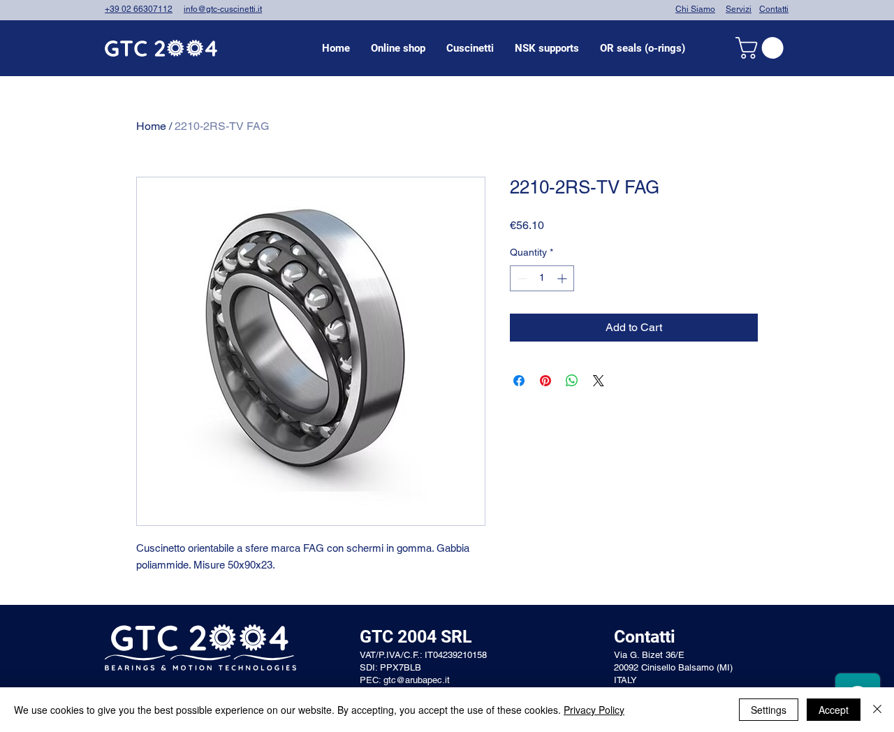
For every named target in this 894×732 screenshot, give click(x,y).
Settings (768, 710)
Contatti (774, 9)
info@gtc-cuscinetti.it (223, 9)
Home (151, 126)
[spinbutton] (542, 278)
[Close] (877, 709)
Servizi (739, 9)
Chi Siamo (695, 9)
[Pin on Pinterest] (545, 380)
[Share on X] (598, 380)
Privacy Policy (594, 710)
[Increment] (563, 278)
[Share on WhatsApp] (572, 380)
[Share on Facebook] (519, 380)
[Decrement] (520, 278)
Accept (834, 710)
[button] (470, 48)
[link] (762, 48)
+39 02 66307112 (139, 9)
